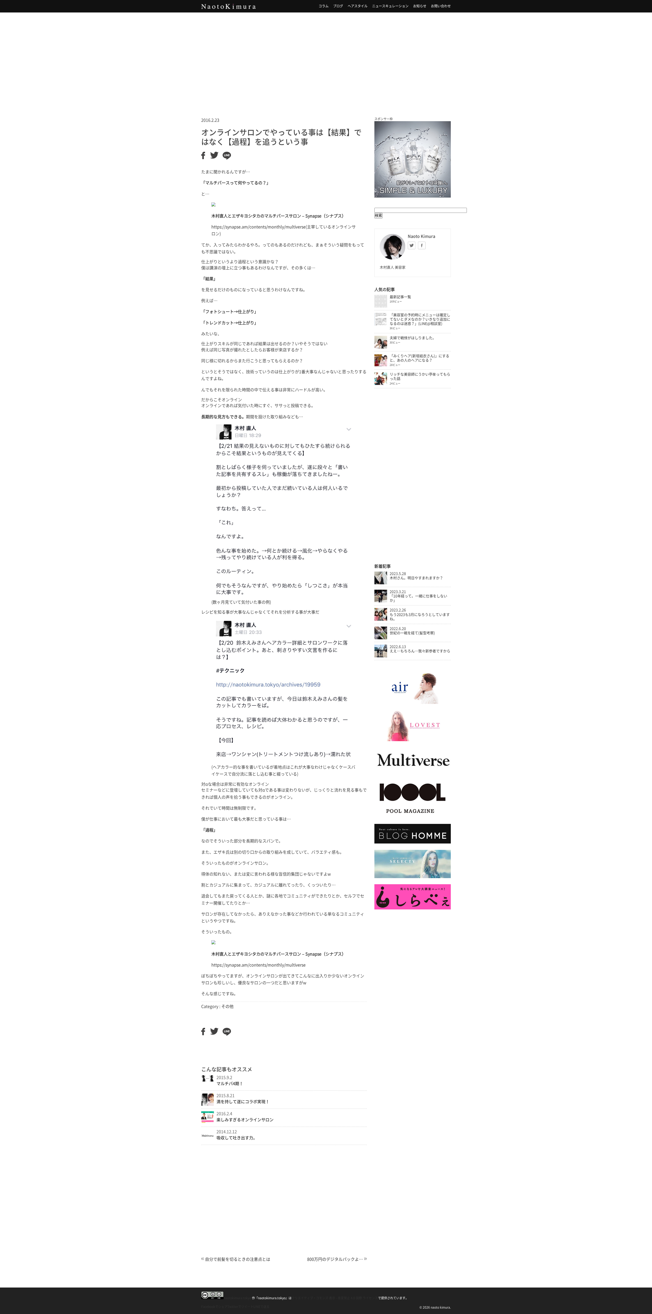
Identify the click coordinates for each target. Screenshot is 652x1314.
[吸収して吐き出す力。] (207, 1141)
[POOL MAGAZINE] (412, 816)
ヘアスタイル (358, 6)
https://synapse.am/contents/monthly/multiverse (258, 227)
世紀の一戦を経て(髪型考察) (412, 633)
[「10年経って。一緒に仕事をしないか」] (380, 601)
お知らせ (419, 6)
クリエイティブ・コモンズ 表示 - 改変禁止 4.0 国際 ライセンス (335, 1297)
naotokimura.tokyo (237, 1297)
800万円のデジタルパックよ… (335, 1259)
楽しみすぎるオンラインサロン (245, 1120)
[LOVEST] (412, 740)
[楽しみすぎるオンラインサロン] (207, 1121)
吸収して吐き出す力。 (236, 1138)
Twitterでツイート (240, 1306)
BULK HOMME (412, 159)
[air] (412, 702)
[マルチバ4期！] (207, 1080)
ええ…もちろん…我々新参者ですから (420, 651)
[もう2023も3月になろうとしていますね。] (380, 619)
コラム (324, 6)
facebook (422, 245)
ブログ (338, 6)
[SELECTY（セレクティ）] (412, 877)
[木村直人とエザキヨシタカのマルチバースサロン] (412, 771)
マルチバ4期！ (229, 1084)
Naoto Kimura (228, 6)
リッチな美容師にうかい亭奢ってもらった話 (420, 376)
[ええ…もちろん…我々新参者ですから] (380, 656)
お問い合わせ (441, 6)
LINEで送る (261, 1306)
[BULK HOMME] (412, 842)
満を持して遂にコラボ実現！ (242, 1102)
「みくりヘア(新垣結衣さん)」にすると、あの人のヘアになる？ (419, 358)
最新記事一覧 (400, 297)
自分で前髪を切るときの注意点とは (237, 1259)
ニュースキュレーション (390, 6)
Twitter (411, 245)
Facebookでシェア (214, 1306)
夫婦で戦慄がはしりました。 (413, 338)
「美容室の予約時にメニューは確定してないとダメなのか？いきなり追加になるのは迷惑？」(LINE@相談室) (420, 319)
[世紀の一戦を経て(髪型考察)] (380, 638)
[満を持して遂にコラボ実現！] (207, 1104)
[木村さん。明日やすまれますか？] (380, 583)
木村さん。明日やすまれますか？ (416, 578)
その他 (227, 1006)
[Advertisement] (326, 58)
